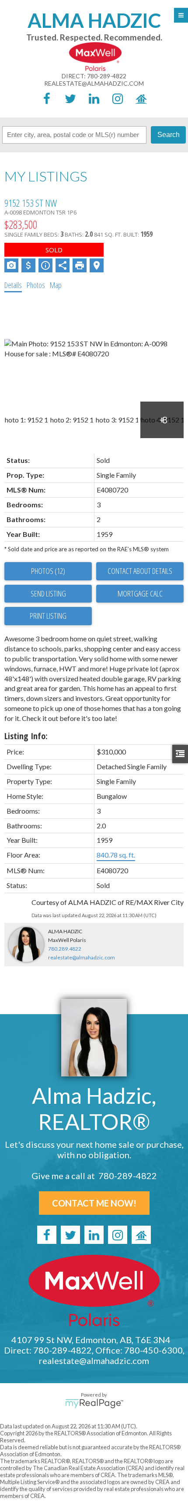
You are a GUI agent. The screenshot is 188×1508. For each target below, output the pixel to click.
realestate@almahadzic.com (94, 83)
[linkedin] (94, 98)
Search (168, 134)
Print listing (48, 615)
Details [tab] (13, 285)
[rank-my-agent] (141, 98)
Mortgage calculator (140, 594)
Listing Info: (26, 736)
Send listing (48, 593)
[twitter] (70, 98)
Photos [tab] (36, 285)
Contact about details (140, 571)
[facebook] (46, 98)
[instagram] (117, 98)
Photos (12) (48, 571)
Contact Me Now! (94, 1203)
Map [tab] (56, 285)
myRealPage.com (94, 1403)
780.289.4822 (64, 948)
